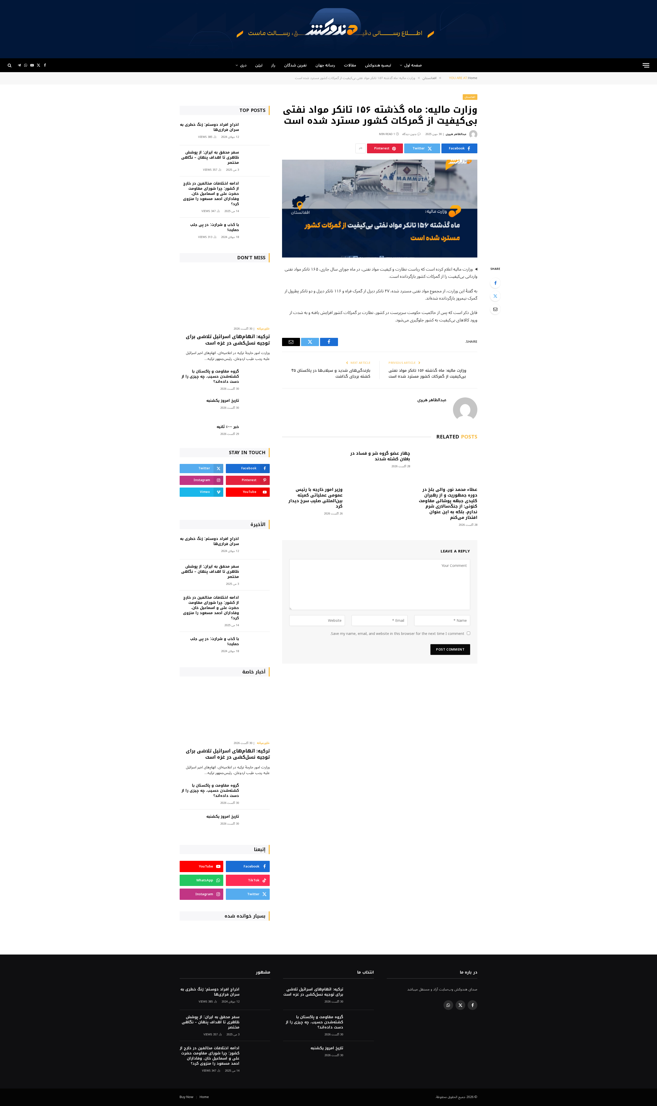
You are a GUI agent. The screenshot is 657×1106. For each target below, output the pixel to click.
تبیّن (259, 65)
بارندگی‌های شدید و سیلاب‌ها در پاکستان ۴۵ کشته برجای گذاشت (331, 373)
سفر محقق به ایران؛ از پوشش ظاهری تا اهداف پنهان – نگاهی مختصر (210, 157)
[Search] (10, 65)
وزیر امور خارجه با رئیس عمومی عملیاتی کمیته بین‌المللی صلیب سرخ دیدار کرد (315, 498)
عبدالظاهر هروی (456, 134)
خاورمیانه (263, 329)
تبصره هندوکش (378, 65)
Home (204, 1097)
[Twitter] (495, 296)
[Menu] (646, 65)
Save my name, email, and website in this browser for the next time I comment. (397, 633)
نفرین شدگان (295, 65)
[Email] (495, 309)
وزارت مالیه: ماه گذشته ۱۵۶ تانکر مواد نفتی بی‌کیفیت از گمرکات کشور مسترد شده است (427, 373)
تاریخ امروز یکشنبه (222, 400)
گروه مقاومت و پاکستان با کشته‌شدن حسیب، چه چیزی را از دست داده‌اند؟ (210, 376)
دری (243, 65)
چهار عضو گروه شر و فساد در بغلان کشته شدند (380, 456)
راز (273, 65)
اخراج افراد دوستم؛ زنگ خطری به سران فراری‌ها (209, 127)
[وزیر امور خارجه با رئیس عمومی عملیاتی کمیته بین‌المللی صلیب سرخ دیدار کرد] (312, 464)
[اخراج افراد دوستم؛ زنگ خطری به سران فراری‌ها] (257, 131)
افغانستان (470, 97)
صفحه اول (413, 65)
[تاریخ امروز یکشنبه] (257, 407)
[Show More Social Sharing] (360, 148)
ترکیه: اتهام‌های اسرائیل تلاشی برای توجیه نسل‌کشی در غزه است (228, 339)
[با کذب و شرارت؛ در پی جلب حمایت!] (257, 232)
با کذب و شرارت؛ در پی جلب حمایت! (214, 227)
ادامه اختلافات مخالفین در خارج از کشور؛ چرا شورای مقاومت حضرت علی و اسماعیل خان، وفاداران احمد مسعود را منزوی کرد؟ (211, 194)
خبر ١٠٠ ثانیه (228, 427)
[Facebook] (495, 283)
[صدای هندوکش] (328, 29)
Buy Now (186, 1097)
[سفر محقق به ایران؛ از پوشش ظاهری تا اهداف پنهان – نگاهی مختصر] (257, 159)
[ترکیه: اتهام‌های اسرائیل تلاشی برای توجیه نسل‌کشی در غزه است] (225, 296)
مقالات (350, 65)
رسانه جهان (325, 65)
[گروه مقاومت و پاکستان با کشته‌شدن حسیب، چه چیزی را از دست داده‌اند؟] (257, 378)
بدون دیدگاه (409, 134)
